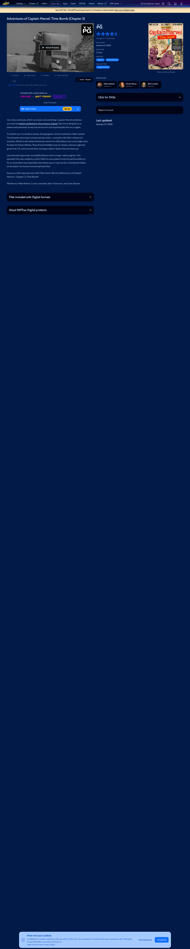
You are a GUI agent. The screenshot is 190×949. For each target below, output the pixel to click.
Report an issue (105, 110)
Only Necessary (145, 940)
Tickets (32, 3)
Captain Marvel (103, 67)
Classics (100, 60)
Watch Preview (52, 47)
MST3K (82, 3)
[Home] (6, 3)
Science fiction (112, 60)
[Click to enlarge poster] (165, 46)
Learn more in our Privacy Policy (41, 944)
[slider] (97, 34)
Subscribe (55, 3)
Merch (100, 3)
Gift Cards (114, 3)
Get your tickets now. (124, 10)
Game (73, 3)
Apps (65, 3)
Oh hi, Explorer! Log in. (150, 3)
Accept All (161, 940)
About (91, 3)
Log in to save (13, 85)
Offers (44, 3)
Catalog (19, 3)
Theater (85, 79)
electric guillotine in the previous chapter (38, 123)
